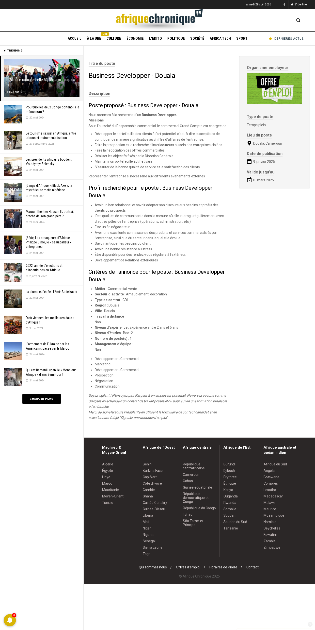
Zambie (270, 541)
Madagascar (273, 496)
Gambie (149, 490)
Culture (114, 38)
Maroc (107, 483)
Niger (147, 528)
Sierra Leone (152, 547)
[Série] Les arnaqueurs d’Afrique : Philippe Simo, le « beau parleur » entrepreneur (48, 242)
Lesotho (270, 490)
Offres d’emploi (188, 567)
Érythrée (230, 477)
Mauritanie (110, 490)
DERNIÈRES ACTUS (289, 38)
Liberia (148, 515)
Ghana (148, 496)
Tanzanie (230, 528)
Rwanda (229, 503)
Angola (269, 471)
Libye (106, 477)
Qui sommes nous (153, 567)
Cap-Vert (150, 477)
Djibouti (229, 471)
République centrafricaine (194, 466)
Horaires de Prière (223, 567)
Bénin (147, 464)
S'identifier (301, 4)
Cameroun (191, 475)
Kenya (228, 490)
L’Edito (155, 38)
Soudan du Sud (235, 522)
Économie (135, 38)
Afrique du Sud (275, 464)
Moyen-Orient (113, 496)
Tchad (187, 514)
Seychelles (272, 528)
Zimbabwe (272, 547)
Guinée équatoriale (197, 487)
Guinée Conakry (155, 503)
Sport (242, 38)
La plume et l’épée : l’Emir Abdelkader (51, 292)
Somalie (229, 509)
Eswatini (270, 535)
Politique (176, 38)
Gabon (188, 481)
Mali (146, 522)
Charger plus (41, 398)
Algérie (107, 464)
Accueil (74, 38)
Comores (271, 483)
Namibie (270, 522)
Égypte (107, 471)
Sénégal (149, 541)
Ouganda (230, 496)
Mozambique (274, 515)
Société (197, 38)
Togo (147, 554)
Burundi (229, 464)
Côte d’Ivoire (152, 483)
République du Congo (199, 508)
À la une (94, 38)
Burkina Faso (153, 471)
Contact (252, 567)
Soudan (229, 515)
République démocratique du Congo (196, 498)
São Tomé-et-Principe (194, 523)
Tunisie (107, 503)
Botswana (271, 477)
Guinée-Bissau (154, 509)
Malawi (269, 503)
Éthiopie (229, 483)
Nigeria (148, 535)
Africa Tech (220, 38)
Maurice (270, 509)
